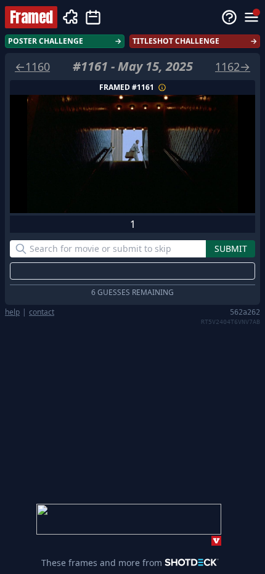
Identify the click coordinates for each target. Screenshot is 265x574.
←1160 (32, 66)
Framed (31, 17)
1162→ (232, 66)
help (12, 312)
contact (41, 312)
